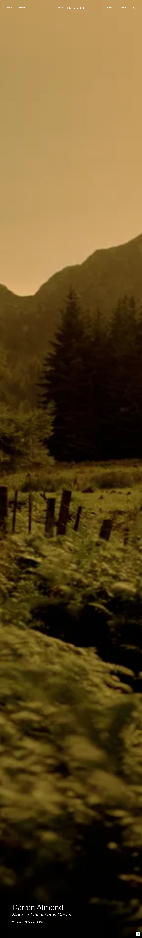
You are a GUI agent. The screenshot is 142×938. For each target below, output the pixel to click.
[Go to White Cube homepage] (71, 8)
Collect (109, 8)
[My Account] (134, 8)
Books (123, 8)
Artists (9, 8)
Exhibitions (23, 8)
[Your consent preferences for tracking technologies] (138, 934)
